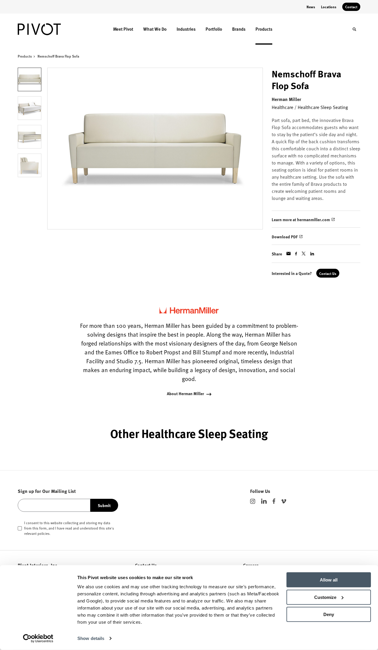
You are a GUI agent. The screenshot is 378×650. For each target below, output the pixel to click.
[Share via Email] (288, 253)
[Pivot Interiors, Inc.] (44, 29)
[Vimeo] (283, 501)
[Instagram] (252, 501)
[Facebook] (274, 501)
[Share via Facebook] (296, 253)
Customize (325, 597)
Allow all (329, 579)
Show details (90, 638)
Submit (104, 505)
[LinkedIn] (264, 501)
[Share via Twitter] (304, 253)
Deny (328, 614)
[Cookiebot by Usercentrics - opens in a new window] (38, 638)
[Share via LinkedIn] (312, 253)
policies (44, 533)
